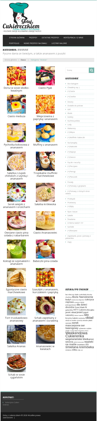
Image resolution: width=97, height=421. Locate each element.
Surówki (70, 227)
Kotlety (70, 117)
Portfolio (14, 43)
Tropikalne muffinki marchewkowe (45, 174)
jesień (80, 312)
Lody (69, 124)
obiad (89, 317)
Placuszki (73, 177)
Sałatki (70, 215)
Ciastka (73, 96)
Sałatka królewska (45, 204)
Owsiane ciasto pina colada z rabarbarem (16, 234)
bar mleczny (69, 295)
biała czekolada (80, 295)
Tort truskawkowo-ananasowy (16, 319)
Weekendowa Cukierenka (76, 334)
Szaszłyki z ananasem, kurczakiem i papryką (45, 291)
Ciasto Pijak (45, 88)
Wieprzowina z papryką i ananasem (45, 117)
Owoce (23, 60)
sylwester (82, 328)
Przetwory (71, 202)
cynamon (77, 302)
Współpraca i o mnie (73, 37)
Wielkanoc (88, 339)
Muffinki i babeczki (77, 137)
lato (86, 314)
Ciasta (72, 91)
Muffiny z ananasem (45, 144)
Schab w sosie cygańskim (16, 376)
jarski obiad (70, 312)
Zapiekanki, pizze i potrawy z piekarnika (78, 237)
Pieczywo (73, 166)
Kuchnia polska (73, 121)
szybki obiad (74, 330)
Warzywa (73, 230)
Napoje (73, 152)
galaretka (69, 310)
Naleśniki (73, 146)
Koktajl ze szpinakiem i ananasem (16, 262)
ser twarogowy (75, 326)
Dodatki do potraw (75, 105)
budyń (68, 299)
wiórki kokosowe (79, 342)
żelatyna (68, 350)
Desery (70, 102)
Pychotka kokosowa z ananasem (16, 146)
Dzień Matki (80, 307)
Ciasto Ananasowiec (45, 232)
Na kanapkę (72, 143)
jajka (92, 310)
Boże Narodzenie (82, 296)
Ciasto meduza (16, 116)
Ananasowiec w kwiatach (45, 348)
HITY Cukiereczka (81, 310)
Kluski (69, 113)
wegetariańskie (73, 339)
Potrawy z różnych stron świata (77, 192)
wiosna (69, 341)
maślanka (81, 318)
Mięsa (72, 132)
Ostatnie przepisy (50, 37)
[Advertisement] (81, 267)
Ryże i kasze (72, 211)
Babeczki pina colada (45, 261)
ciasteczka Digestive (78, 300)
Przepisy (33, 37)
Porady (70, 182)
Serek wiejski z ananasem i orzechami (16, 205)
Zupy (69, 242)
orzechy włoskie (82, 320)
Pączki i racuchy (73, 162)
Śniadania (71, 219)
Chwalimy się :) (73, 87)
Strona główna (17, 37)
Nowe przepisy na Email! (35, 43)
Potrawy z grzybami (78, 186)
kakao (76, 315)
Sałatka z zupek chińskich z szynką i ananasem (16, 175)
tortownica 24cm (83, 330)
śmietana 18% (83, 344)
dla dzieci (82, 304)
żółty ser (80, 350)
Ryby (72, 206)
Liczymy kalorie (59, 43)
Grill (68, 109)
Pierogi (72, 171)
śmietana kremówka (79, 347)
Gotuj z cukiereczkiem (12, 415)
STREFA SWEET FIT (75, 223)
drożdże (69, 307)
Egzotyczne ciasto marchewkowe (16, 291)
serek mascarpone (72, 324)
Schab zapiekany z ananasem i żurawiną (45, 319)
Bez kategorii (72, 83)
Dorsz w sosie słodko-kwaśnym (16, 89)
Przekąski (71, 199)
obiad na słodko (70, 320)
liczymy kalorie (71, 318)
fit (86, 307)
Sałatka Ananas (16, 346)
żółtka (74, 350)
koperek (81, 315)
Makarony (71, 128)
